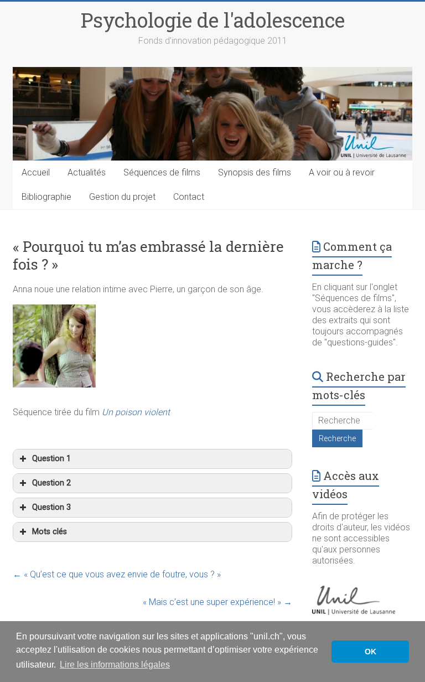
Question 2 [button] (51, 483)
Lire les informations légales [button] (115, 664)
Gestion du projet (122, 197)
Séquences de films (161, 172)
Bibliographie (46, 197)
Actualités (87, 172)
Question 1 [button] (51, 458)
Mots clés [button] (49, 531)
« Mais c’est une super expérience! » (217, 602)
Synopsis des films (254, 172)
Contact (188, 197)
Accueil (36, 172)
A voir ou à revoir (342, 172)
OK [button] (370, 651)
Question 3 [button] (51, 507)
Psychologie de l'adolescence (213, 20)
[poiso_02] (54, 311)
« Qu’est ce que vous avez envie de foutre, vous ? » (117, 574)
